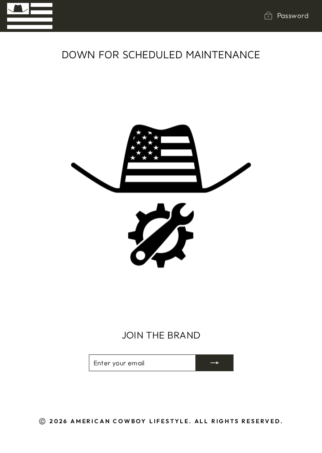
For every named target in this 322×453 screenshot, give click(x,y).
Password (293, 15)
